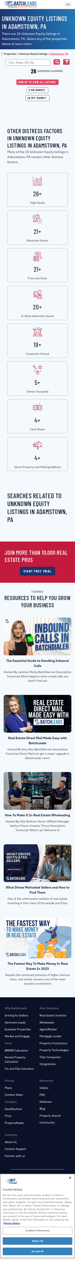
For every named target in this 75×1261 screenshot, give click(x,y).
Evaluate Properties (18, 1029)
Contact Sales (14, 1094)
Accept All (37, 1251)
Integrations (48, 1064)
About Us (11, 1142)
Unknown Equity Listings (33, 53)
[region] (37, 1216)
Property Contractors (53, 1043)
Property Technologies (54, 1050)
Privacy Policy (12, 1223)
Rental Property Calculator (15, 1059)
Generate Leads (15, 1022)
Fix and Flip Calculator (19, 1068)
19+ (37, 344)
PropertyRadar (14, 1123)
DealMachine (13, 1109)
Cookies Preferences (37, 1230)
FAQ (42, 1094)
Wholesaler (47, 1022)
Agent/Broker (48, 1029)
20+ (37, 307)
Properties (10, 53)
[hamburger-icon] (68, 4)
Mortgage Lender (51, 1036)
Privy (8, 1116)
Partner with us (15, 1156)
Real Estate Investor (53, 1015)
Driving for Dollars (16, 1015)
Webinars (46, 1101)
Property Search (50, 1115)
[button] (57, 62)
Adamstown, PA (59, 53)
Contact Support (15, 1149)
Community (47, 1122)
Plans (8, 1088)
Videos (44, 1088)
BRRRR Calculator (16, 1050)
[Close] (70, 1178)
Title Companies (50, 1057)
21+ (37, 231)
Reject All (37, 1241)
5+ (37, 382)
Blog (42, 1108)
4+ (37, 420)
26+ (37, 193)
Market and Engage (17, 1036)
